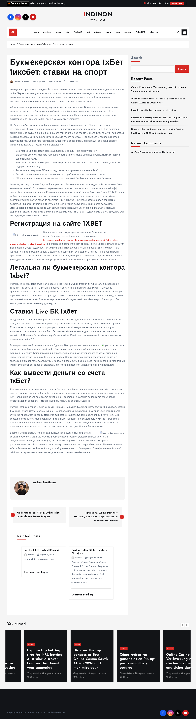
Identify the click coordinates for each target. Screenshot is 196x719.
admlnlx (31, 555)
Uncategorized (38, 82)
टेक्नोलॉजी (78, 32)
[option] (28, 656)
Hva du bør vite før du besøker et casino (153, 110)
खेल (67, 32)
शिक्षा (118, 32)
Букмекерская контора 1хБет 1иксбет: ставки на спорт (46, 44)
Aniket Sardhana (21, 82)
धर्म (88, 32)
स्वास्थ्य (127, 32)
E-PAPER (140, 32)
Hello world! (168, 152)
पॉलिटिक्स (154, 32)
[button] (182, 625)
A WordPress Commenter (144, 152)
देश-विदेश (47, 32)
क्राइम (58, 32)
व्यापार (108, 32)
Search (136, 58)
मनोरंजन (97, 32)
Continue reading (35, 572)
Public (14, 644)
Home (35, 32)
